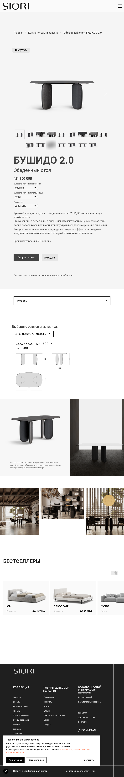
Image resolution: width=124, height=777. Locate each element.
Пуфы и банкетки (21, 715)
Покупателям (84, 693)
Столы (47, 711)
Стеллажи (17, 733)
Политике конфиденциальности (74, 749)
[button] (26, 257)
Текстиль (48, 702)
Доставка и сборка (86, 717)
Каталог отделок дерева (89, 702)
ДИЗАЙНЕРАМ (87, 730)
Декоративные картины (54, 715)
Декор (46, 720)
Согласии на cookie (15, 752)
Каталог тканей (85, 697)
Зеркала (17, 729)
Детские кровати (20, 706)
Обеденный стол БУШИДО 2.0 (82, 32)
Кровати (17, 697)
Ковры (47, 706)
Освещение (49, 697)
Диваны (16, 702)
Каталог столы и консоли (43, 32)
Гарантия (82, 713)
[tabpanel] (62, 355)
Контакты (82, 722)
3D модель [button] (50, 257)
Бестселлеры (22, 561)
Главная (18, 32)
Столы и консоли (21, 720)
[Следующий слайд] (105, 92)
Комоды (16, 724)
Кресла (16, 711)
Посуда (47, 724)
